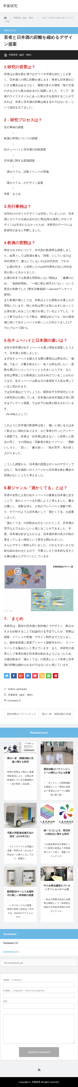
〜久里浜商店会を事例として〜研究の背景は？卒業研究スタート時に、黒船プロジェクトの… (57, 850)
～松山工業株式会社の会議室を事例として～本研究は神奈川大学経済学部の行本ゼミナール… (57, 905)
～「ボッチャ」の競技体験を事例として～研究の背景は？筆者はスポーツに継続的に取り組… (57, 789)
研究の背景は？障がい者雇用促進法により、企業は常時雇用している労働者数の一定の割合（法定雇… (20, 778)
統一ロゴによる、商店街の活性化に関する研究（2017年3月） (57, 832)
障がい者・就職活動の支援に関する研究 (20, 760)
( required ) (12, 980)
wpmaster (21, 689)
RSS (39, 1070)
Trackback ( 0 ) (10, 943)
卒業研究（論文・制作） (21, 55)
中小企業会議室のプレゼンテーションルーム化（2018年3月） (57, 887)
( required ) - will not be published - (24, 991)
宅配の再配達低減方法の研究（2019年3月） (20, 834)
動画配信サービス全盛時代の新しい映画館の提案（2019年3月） (20, 893)
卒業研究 (10, 6)
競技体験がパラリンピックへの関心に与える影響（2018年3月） (57, 771)
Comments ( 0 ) (11, 951)
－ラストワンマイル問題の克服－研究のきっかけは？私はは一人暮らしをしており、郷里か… (20, 852)
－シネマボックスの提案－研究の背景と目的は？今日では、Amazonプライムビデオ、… (20, 911)
